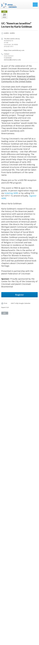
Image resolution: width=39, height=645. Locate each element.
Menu (35, 4)
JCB (4, 313)
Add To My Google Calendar (20, 303)
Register (19, 294)
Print (5, 303)
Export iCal (5, 307)
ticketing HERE (11, 193)
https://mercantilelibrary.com (14, 50)
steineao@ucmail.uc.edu (12, 60)
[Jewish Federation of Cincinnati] (9, 5)
